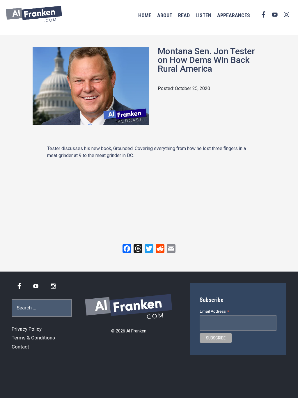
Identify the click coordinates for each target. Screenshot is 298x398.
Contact (20, 347)
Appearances (233, 15)
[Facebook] (126, 248)
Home (144, 15)
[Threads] (137, 248)
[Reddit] (160, 248)
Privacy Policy (27, 329)
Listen (203, 15)
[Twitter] (149, 248)
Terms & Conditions (33, 338)
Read (184, 15)
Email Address (214, 311)
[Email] (171, 248)
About (164, 15)
